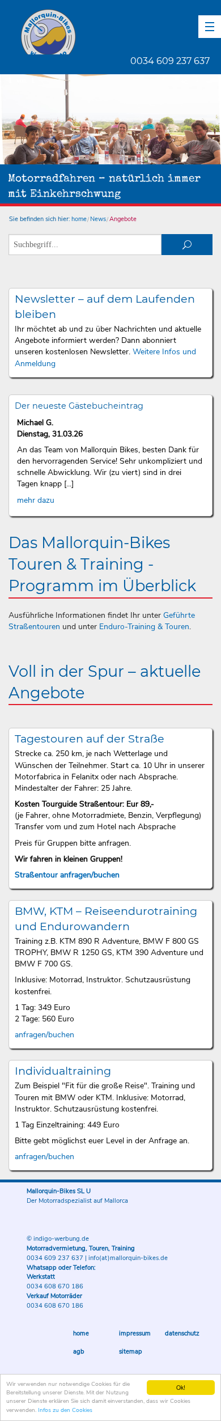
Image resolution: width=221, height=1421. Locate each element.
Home (81, 1333)
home (79, 219)
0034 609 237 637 (170, 61)
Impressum (135, 1333)
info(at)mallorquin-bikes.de (128, 1258)
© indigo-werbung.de (58, 1239)
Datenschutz (182, 1333)
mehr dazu (35, 500)
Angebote (123, 219)
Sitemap (130, 1351)
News (98, 219)
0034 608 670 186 (55, 1286)
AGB (78, 1351)
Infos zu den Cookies (65, 1410)
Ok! (180, 1387)
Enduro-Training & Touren (144, 626)
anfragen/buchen (44, 1034)
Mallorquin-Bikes (115, 31)
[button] (209, 26)
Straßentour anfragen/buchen (67, 874)
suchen (187, 244)
